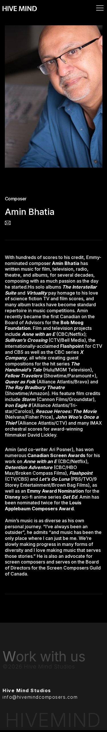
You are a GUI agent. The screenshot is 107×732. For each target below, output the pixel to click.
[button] (53, 3)
